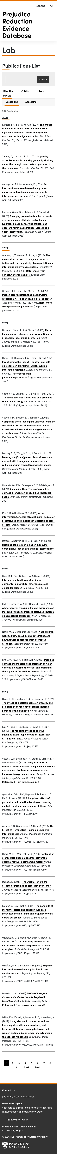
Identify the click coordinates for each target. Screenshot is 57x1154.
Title (26, 91)
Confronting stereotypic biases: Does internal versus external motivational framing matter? (28, 858)
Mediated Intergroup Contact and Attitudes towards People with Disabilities (25, 997)
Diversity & (18, 1126)
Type (41, 91)
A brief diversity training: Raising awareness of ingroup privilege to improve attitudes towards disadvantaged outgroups (28, 612)
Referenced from (21, 782)
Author (10, 91)
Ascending (31, 101)
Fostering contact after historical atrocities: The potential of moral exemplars (26, 945)
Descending (12, 101)
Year (8, 96)
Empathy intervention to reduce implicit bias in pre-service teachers (27, 969)
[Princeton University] (15, 1145)
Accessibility (11, 1130)
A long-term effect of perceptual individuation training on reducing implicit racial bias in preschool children (26, 802)
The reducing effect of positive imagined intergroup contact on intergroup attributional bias (26, 734)
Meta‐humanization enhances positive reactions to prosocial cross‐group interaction (27, 334)
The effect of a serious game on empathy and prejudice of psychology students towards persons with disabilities (27, 707)
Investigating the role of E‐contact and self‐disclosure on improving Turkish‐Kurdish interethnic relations (26, 366)
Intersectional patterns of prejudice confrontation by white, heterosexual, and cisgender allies (25, 584)
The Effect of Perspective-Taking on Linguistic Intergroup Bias (28, 830)
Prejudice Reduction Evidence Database (17, 24)
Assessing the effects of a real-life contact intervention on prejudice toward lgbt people (27, 493)
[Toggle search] (52, 6)
